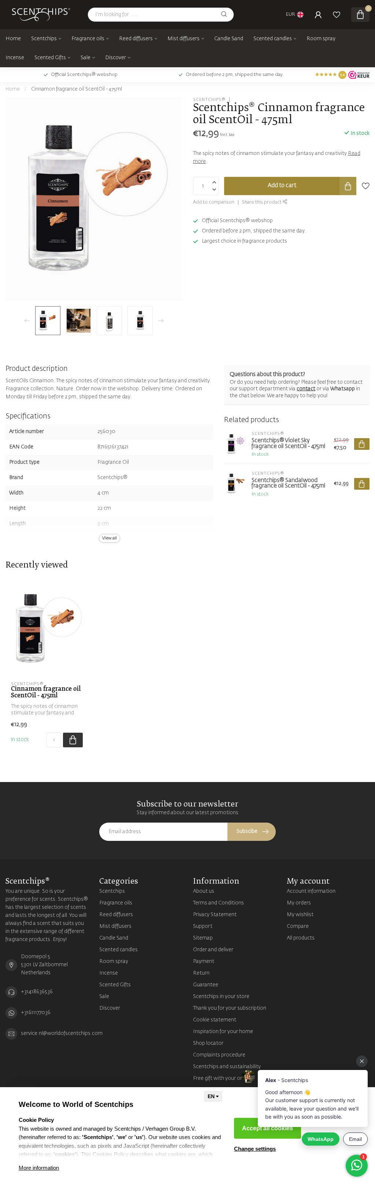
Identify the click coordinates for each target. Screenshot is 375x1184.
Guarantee (205, 984)
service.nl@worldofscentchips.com (62, 1033)
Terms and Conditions (218, 903)
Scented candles (272, 38)
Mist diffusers (183, 38)
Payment (203, 961)
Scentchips (44, 38)
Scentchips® (209, 100)
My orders (299, 903)
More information (39, 1168)
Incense (14, 57)
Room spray (321, 38)
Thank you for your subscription (229, 1008)
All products (301, 938)
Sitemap (203, 938)
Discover (115, 57)
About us (203, 891)
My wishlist (300, 914)
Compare (298, 926)
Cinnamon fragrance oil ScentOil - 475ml (76, 89)
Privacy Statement (215, 914)
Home (13, 38)
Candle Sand (228, 38)
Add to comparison (213, 202)
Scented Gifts (50, 57)
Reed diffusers (136, 38)
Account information (311, 891)
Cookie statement (214, 1019)
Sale (85, 57)
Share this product (262, 202)
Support (202, 926)
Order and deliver (213, 949)
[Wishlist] (336, 14)
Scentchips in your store (221, 996)
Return (201, 973)
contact (306, 388)
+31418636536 (37, 991)
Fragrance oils (87, 38)
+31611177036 (36, 1012)
